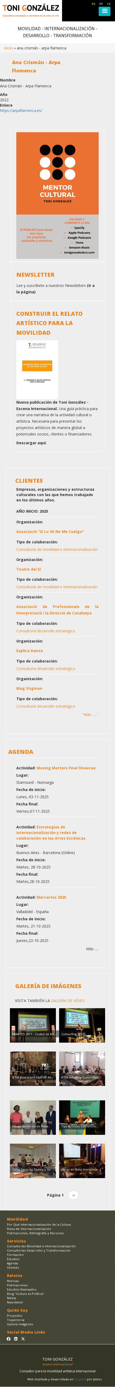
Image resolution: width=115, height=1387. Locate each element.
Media (11, 1298)
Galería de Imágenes (48, 986)
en (101, 3)
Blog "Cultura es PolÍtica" (25, 1294)
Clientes (13, 1267)
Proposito (14, 1316)
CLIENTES (29, 480)
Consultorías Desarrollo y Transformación (38, 1250)
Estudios (13, 1259)
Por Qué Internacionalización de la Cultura (39, 1224)
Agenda (12, 1263)
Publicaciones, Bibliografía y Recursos (35, 1233)
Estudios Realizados (21, 1289)
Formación (15, 1255)
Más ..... (92, 948)
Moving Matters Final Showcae (66, 767)
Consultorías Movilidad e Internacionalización (41, 1246)
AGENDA (20, 751)
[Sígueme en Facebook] (8, 1338)
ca (108, 3)
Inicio (8, 47)
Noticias (13, 1281)
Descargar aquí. (31, 442)
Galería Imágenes (20, 1324)
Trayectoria (15, 1320)
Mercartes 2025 (51, 897)
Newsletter (15, 1302)
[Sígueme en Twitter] (23, 1338)
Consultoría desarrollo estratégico (45, 630)
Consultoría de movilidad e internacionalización (57, 549)
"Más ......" (90, 714)
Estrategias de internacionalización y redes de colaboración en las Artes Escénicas (51, 832)
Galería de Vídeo (67, 1000)
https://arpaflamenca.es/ (21, 110)
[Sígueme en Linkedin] (15, 1338)
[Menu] (104, 11)
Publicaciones (17, 1285)
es (93, 3)
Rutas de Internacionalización (29, 1229)
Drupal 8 (80, 1379)
